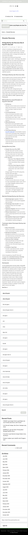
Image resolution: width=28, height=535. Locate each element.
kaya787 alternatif (10, 131)
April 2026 (5, 464)
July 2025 (5, 489)
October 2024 (6, 515)
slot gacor (5, 315)
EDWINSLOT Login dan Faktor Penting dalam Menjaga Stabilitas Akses (12, 1)
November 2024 (6, 512)
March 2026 (5, 467)
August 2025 (5, 487)
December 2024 (6, 509)
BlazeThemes (15, 532)
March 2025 (5, 501)
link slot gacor (6, 304)
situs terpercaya (6, 371)
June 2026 (5, 459)
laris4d (4, 343)
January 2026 (6, 473)
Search (4, 410)
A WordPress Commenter (9, 448)
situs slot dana (6, 377)
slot (4, 321)
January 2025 (6, 506)
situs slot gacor (6, 360)
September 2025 (6, 484)
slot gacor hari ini (7, 354)
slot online (5, 388)
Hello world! (19, 448)
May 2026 (5, 461)
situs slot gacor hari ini (8, 310)
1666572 (5, 47)
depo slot (5, 332)
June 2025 (5, 492)
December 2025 (6, 475)
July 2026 (5, 456)
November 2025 (6, 478)
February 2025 (6, 503)
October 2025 (6, 481)
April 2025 (5, 498)
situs (4, 326)
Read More (4, 287)
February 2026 (6, 470)
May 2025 (5, 495)
